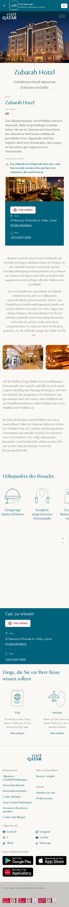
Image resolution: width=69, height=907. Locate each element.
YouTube (43, 837)
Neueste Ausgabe (45, 776)
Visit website (25, 210)
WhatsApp (45, 843)
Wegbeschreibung (21, 225)
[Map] (34, 570)
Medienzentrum (44, 798)
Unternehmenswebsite (15, 791)
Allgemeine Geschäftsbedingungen (15, 778)
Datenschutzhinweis (13, 785)
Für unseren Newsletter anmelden (15, 810)
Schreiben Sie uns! (45, 793)
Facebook (12, 831)
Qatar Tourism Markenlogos (17, 802)
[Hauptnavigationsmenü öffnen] (61, 16)
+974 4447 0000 (20, 237)
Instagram (44, 831)
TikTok (10, 843)
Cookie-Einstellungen (14, 817)
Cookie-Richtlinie (12, 796)
